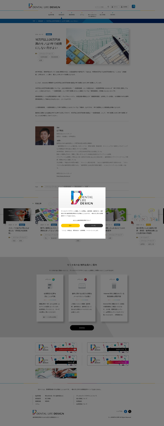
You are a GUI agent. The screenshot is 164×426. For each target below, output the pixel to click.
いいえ (93, 225)
